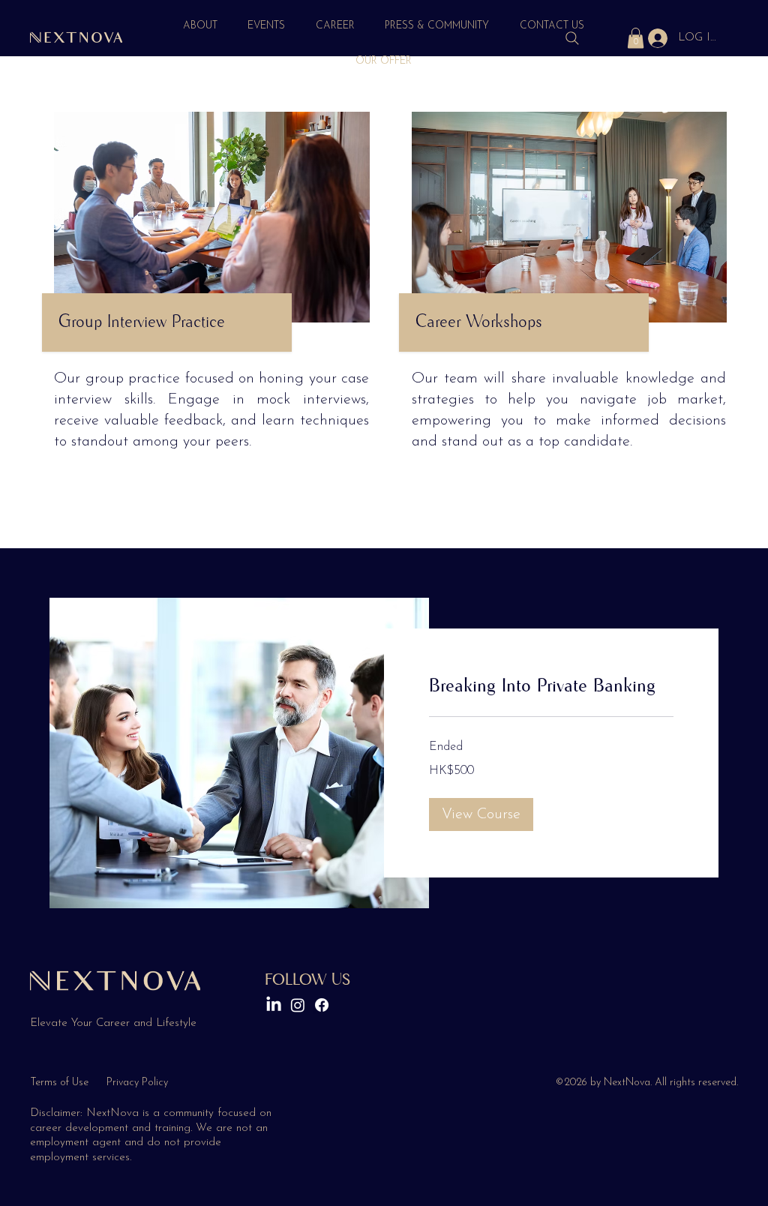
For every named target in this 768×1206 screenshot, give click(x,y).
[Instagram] (298, 1005)
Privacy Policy (137, 1082)
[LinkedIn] (274, 1005)
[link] (551, 686)
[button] (635, 38)
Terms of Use (59, 1082)
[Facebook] (322, 1005)
